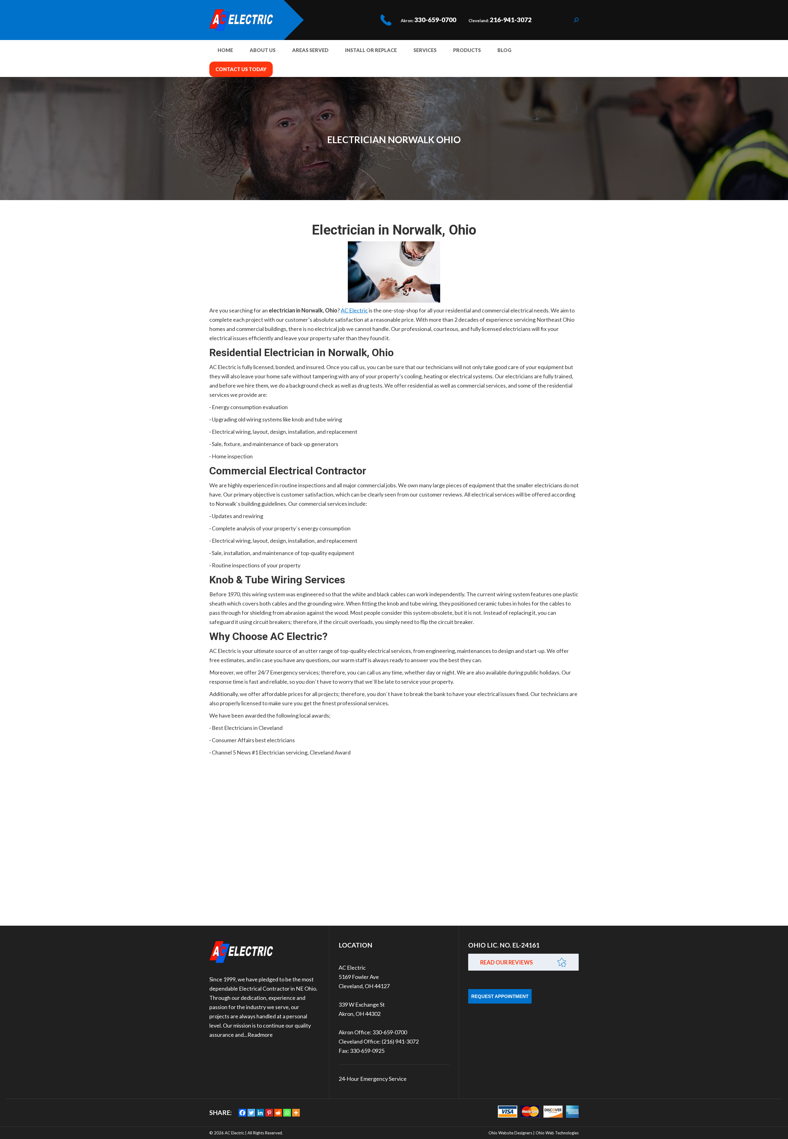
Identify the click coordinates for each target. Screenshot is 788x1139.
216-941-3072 (511, 19)
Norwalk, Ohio (361, 352)
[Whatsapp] (287, 1113)
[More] (296, 1113)
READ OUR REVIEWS (506, 962)
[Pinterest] (269, 1113)
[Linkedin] (260, 1113)
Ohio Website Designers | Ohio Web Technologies (533, 1132)
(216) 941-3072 (400, 1041)
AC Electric (354, 310)
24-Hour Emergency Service (373, 1078)
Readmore (260, 1034)
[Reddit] (278, 1113)
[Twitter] (251, 1113)
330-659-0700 (435, 19)
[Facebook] (242, 1113)
